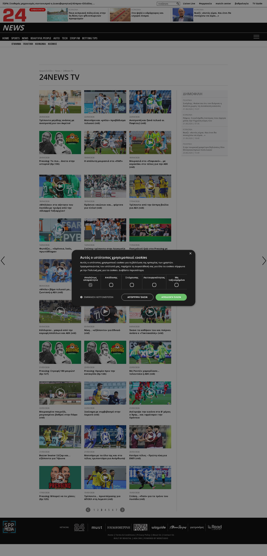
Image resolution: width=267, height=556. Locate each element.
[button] (96, 297)
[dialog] (133, 278)
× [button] (190, 253)
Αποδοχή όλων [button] (171, 297)
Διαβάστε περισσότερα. (131, 270)
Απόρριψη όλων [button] (137, 297)
